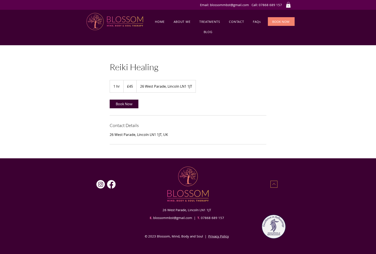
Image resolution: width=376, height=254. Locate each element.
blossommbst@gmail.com (229, 5)
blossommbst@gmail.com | (174, 218)
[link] (124, 104)
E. (151, 218)
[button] (288, 5)
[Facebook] (111, 184)
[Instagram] (100, 184)
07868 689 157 (212, 218)
